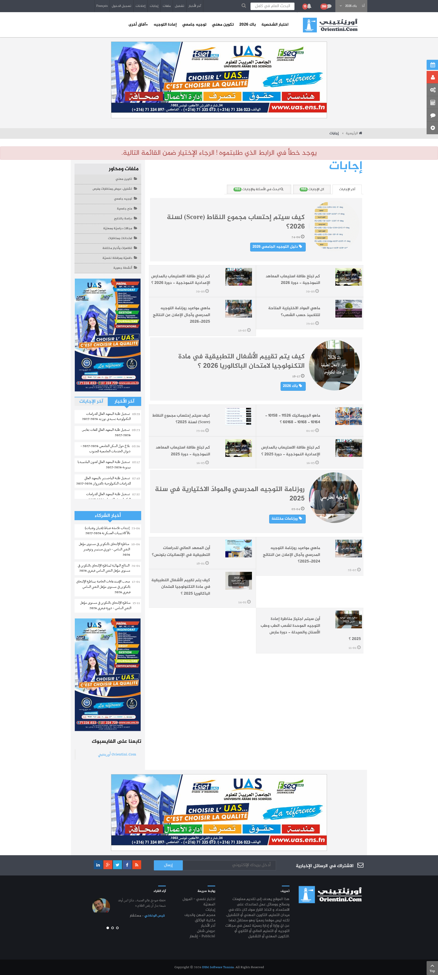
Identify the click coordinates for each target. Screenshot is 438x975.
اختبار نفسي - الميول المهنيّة (198, 902)
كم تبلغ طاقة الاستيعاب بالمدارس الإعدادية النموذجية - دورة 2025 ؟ (290, 451)
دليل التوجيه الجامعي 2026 (275, 247)
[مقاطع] (432, 128)
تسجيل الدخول (121, 6)
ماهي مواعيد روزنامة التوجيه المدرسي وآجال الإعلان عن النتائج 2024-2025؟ (291, 555)
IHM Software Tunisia (218, 967)
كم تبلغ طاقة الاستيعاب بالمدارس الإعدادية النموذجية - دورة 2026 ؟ (180, 279)
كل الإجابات (312, 189)
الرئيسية (352, 133)
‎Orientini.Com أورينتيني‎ (117, 754)
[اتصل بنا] (432, 115)
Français (102, 6)
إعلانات (140, 6)
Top (432, 971)
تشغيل (179, 6)
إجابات (154, 6)
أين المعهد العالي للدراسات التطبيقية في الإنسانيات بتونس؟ (181, 551)
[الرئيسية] (330, 25)
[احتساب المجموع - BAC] (432, 102)
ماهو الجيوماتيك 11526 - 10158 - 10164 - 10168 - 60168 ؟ (292, 419)
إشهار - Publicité (202, 936)
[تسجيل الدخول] (432, 77)
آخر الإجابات (347, 189)
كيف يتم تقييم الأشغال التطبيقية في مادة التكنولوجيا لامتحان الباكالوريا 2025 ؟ (180, 587)
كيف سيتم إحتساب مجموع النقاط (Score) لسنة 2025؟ (181, 419)
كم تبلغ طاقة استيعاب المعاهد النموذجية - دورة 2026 (293, 279)
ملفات (167, 6)
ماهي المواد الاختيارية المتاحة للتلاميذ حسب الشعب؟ (294, 311)
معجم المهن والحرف (200, 915)
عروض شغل (206, 931)
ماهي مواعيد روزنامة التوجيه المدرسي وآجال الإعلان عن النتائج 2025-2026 (181, 315)
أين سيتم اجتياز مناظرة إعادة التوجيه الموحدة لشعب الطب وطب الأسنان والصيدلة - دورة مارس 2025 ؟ (311, 629)
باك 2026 (291, 386)
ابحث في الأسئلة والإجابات (257, 189)
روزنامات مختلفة (285, 519)
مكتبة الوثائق (205, 920)
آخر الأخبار (195, 6)
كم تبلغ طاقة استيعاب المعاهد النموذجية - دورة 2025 (183, 451)
